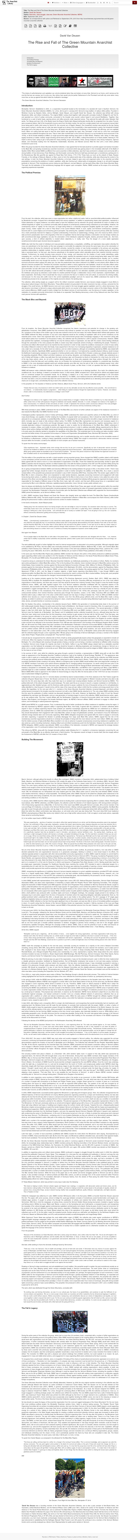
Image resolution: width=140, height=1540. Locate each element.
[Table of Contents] (49, 2)
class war (49, 14)
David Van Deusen (35, 12)
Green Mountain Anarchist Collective (65, 14)
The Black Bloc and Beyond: (35, 61)
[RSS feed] (100, 2)
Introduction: (30, 58)
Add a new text (93, 1537)
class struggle (41, 14)
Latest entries (77, 1537)
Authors (63, 1537)
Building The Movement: (33, 63)
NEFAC (80, 14)
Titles (58, 1537)
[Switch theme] (110, 2)
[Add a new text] (107, 2)
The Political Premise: (33, 59)
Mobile (85, 1537)
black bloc (32, 14)
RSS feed (52, 1537)
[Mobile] (97, 2)
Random (45, 1537)
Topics (69, 1537)
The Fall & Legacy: (32, 65)
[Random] (103, 2)
